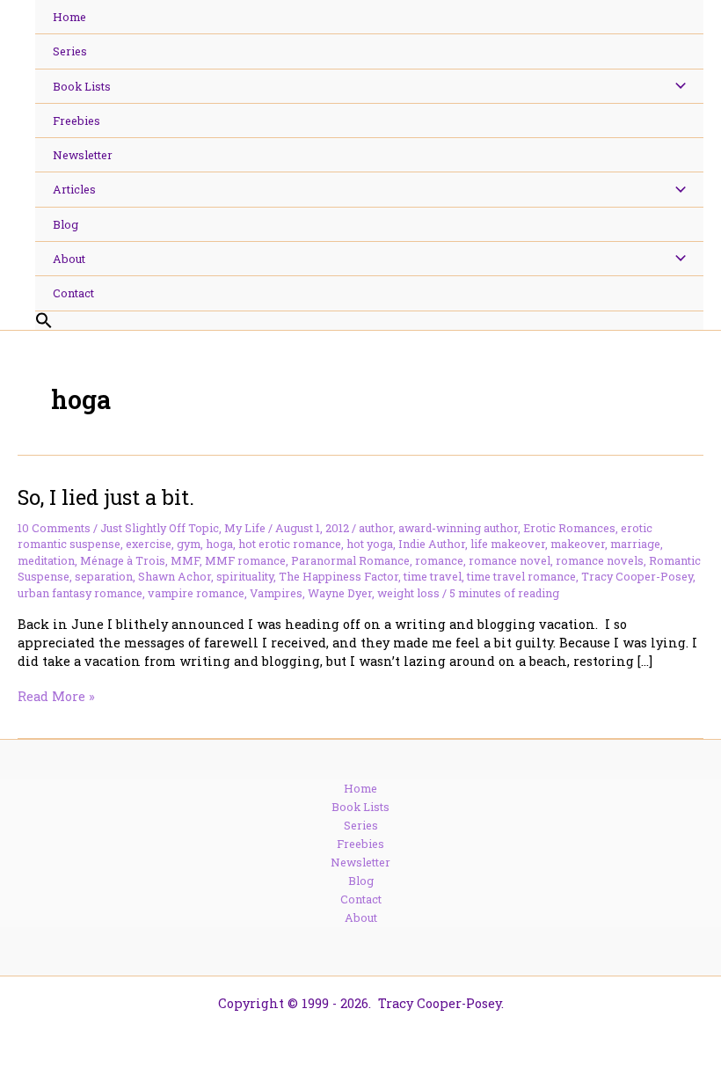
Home (360, 788)
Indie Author (431, 544)
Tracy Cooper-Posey (637, 576)
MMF (185, 560)
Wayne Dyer (340, 593)
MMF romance (245, 560)
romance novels (600, 560)
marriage (635, 544)
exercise (148, 544)
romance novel (509, 560)
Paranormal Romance (350, 560)
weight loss (408, 593)
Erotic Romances (569, 528)
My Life (245, 528)
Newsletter (360, 862)
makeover (577, 544)
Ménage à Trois (122, 560)
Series (361, 825)
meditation (46, 560)
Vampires (276, 593)
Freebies (360, 844)
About (361, 917)
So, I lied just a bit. (106, 496)
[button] (369, 321)
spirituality (244, 576)
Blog (361, 881)
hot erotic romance (289, 544)
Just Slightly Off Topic (159, 528)
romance (439, 560)
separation (104, 576)
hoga (219, 544)
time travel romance (521, 576)
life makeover (507, 544)
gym (188, 544)
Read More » (56, 696)
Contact (361, 899)
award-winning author (458, 528)
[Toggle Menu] (676, 86)
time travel (433, 576)
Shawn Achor (174, 576)
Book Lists (360, 807)
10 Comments (54, 528)
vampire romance (196, 593)
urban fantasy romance (80, 593)
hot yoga (369, 544)
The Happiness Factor (338, 576)
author (376, 528)
